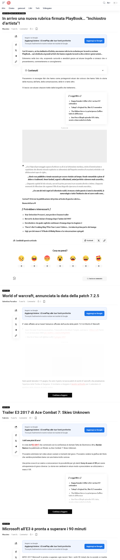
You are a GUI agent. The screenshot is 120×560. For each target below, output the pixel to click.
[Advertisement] (64, 146)
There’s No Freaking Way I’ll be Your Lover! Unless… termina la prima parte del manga (60, 227)
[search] (104, 3)
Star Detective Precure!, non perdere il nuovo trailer (47, 215)
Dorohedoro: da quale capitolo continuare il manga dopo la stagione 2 (53, 223)
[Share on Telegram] (16, 56)
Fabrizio (5, 418)
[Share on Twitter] (16, 50)
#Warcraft (93, 330)
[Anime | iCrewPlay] (8, 3)
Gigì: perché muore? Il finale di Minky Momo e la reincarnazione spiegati (54, 231)
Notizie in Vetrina (18, 13)
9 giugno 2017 (60, 337)
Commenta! (24, 29)
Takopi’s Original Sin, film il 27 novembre (86, 107)
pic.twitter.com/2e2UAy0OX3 (57, 333)
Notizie (6, 13)
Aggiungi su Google (94, 41)
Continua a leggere (60, 395)
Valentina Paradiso (9, 301)
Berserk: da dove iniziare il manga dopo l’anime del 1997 (48, 219)
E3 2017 (35, 445)
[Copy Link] (16, 61)
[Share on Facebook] (16, 45)
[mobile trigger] (4, 3)
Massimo (5, 29)
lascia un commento (95, 278)
